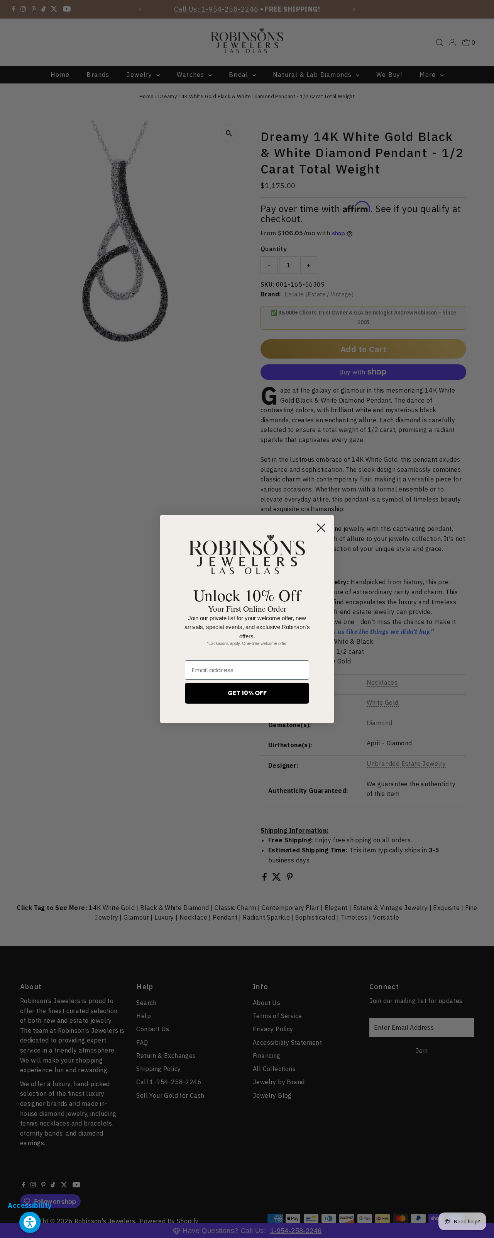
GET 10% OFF (247, 693)
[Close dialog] (321, 527)
